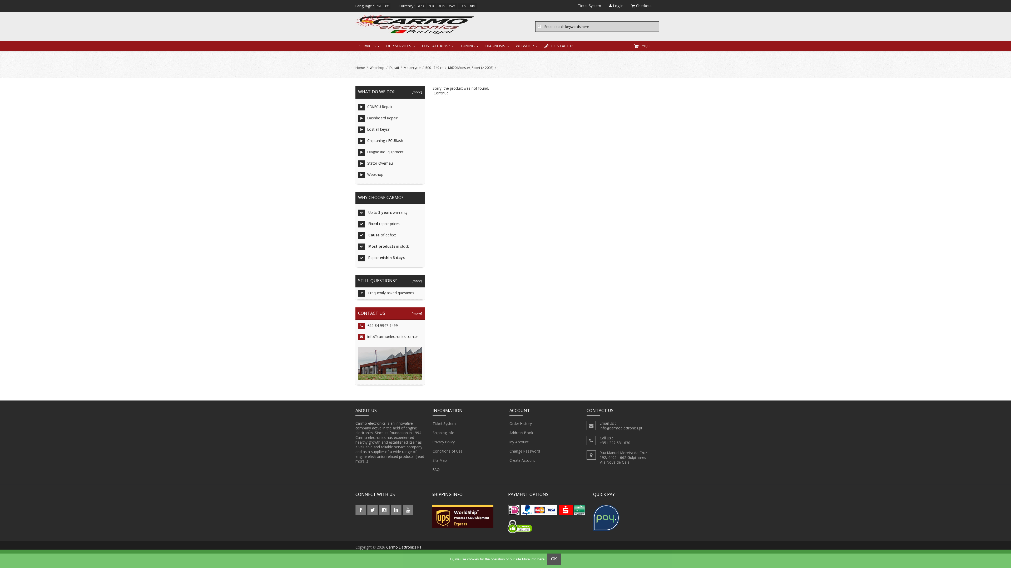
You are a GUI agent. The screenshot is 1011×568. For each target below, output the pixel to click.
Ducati (394, 67)
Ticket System (444, 423)
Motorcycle (412, 67)
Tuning (467, 45)
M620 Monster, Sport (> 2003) (470, 67)
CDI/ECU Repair (380, 106)
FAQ (436, 469)
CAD (452, 6)
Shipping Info (443, 432)
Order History (520, 423)
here (540, 559)
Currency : (407, 5)
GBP (421, 6)
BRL (472, 6)
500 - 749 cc (434, 67)
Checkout (644, 5)
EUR (431, 6)
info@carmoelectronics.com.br (392, 336)
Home (360, 67)
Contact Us (562, 45)
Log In (618, 5)
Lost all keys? (436, 45)
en (379, 6)
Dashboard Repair (382, 117)
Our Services (398, 45)
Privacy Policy (444, 441)
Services (367, 45)
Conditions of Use (448, 451)
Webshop (525, 45)
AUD (441, 6)
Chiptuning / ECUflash (385, 140)
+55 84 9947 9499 (382, 325)
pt (387, 6)
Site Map (440, 460)
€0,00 (647, 45)
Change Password (524, 451)
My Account (518, 441)
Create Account (522, 460)
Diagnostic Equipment (385, 151)
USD (462, 6)
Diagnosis (495, 45)
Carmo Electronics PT (404, 547)
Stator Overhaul (380, 163)
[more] (416, 92)
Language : (364, 5)
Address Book (521, 432)
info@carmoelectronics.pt (621, 427)
